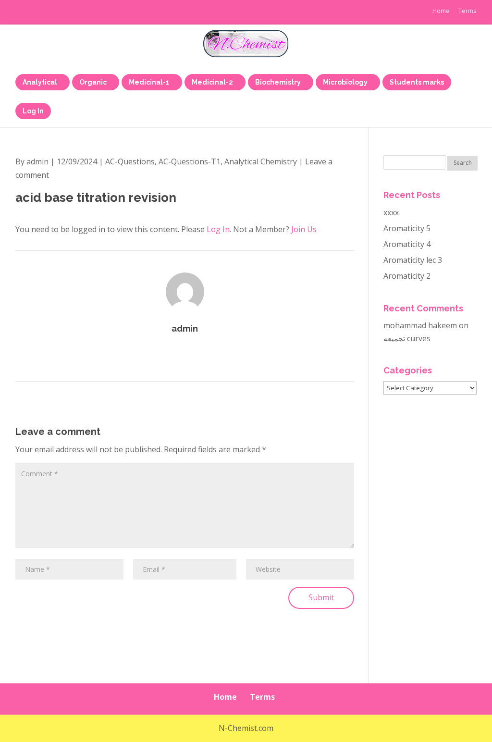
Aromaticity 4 (406, 244)
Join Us (304, 229)
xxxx (391, 212)
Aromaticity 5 (406, 228)
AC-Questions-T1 (190, 161)
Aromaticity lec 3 (412, 260)
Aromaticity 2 (406, 276)
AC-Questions (130, 161)
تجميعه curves (406, 338)
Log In (218, 229)
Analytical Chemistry (260, 161)
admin (37, 161)
